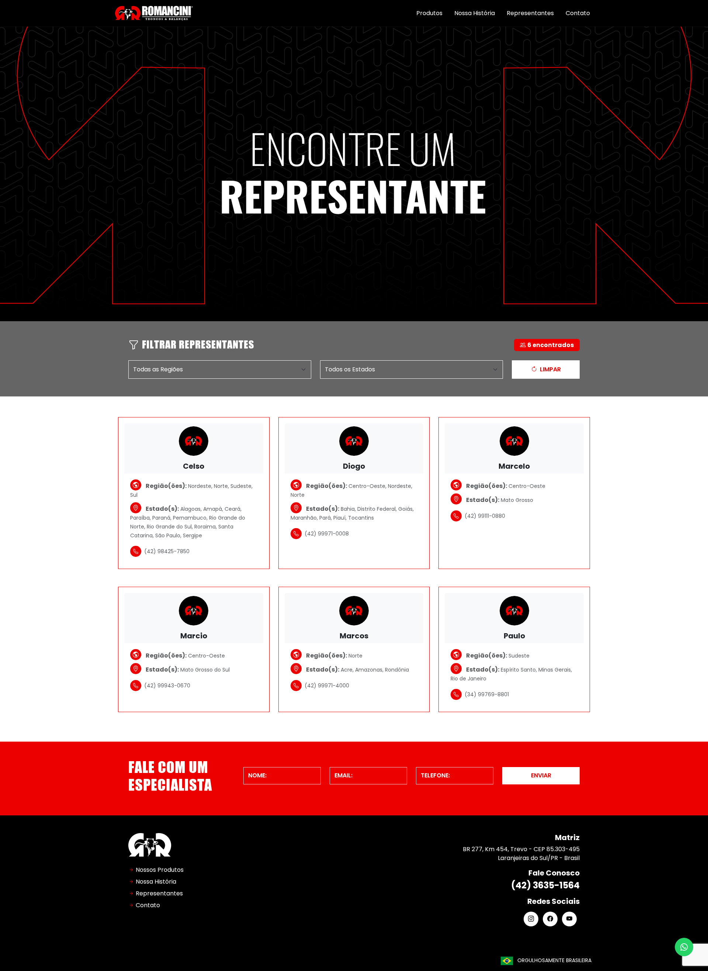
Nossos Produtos (160, 870)
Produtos (429, 13)
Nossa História (474, 13)
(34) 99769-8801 (487, 694)
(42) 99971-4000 (327, 685)
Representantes (530, 13)
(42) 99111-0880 (485, 516)
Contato (578, 13)
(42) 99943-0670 (167, 685)
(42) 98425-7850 (167, 551)
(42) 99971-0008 (327, 533)
